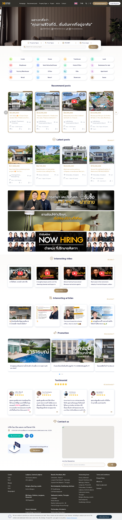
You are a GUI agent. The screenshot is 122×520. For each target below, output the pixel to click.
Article (58, 3)
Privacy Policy (100, 478)
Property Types (43, 3)
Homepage (22, 3)
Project (52, 3)
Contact (64, 3)
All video (110, 259)
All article (110, 299)
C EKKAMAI (54, 498)
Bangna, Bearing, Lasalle (33, 486)
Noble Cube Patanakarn (58, 512)
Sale (9, 477)
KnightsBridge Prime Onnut (33, 512)
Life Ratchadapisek (56, 491)
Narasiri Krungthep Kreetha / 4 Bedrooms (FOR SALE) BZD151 (100, 170)
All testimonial (108, 384)
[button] (119, 26)
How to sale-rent (101, 485)
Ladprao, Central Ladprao (34, 474)
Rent (9, 480)
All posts (110, 140)
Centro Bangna (30, 489)
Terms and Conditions (103, 474)
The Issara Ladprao (31, 477)
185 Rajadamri (30, 500)
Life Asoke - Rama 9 (57, 477)
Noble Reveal (55, 500)
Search (93, 47)
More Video (59, 290)
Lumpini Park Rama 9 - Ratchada (60, 480)
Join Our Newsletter (68, 461)
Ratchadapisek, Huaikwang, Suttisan (62, 486)
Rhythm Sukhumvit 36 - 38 (58, 503)
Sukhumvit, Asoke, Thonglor (60, 495)
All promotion (108, 334)
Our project (11, 491)
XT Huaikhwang (55, 489)
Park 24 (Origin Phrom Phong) (59, 505)
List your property (100, 3)
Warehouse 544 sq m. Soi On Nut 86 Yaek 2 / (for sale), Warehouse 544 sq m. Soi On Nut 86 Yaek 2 (101, 117)
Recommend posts (32, 3)
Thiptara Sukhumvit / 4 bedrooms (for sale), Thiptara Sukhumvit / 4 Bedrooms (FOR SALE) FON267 (47, 117)
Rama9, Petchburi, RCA (58, 474)
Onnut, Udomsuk (31, 509)
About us (99, 481)
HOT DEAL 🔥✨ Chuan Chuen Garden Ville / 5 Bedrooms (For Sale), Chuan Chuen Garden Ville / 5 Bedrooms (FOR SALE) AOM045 (20, 117)
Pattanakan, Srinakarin (58, 509)
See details (36, 450)
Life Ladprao (29, 480)
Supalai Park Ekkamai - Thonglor (60, 482)
